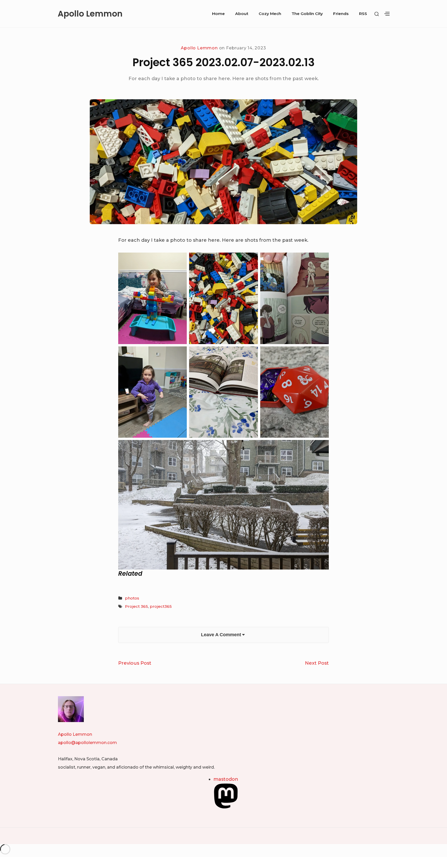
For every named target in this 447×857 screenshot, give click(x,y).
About (241, 13)
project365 (161, 606)
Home (218, 13)
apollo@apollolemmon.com (87, 742)
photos (132, 598)
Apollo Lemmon (90, 13)
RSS (363, 13)
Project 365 (136, 606)
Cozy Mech (270, 13)
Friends (341, 13)
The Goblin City (307, 13)
